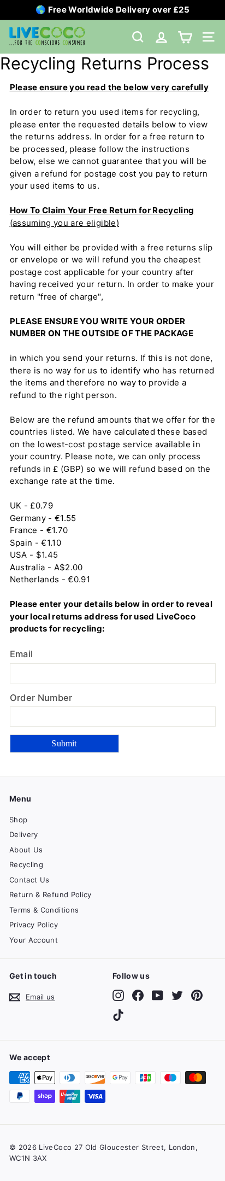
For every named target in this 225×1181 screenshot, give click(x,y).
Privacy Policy (33, 924)
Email (21, 653)
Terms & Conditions (44, 909)
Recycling (26, 864)
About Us (26, 849)
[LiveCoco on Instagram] (118, 995)
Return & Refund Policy (50, 894)
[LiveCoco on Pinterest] (197, 995)
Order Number (41, 697)
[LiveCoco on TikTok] (118, 1015)
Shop (18, 819)
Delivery (23, 834)
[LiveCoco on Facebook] (138, 995)
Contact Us (29, 879)
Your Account (33, 940)
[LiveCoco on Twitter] (177, 995)
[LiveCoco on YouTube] (157, 995)
